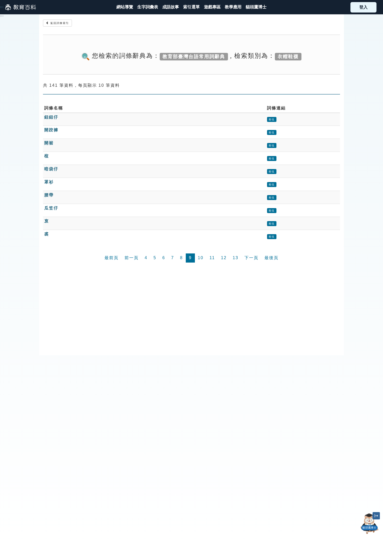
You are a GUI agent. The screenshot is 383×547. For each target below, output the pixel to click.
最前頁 (111, 258)
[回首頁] (20, 7)
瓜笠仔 (51, 208)
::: (2, 7)
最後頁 (271, 258)
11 (212, 258)
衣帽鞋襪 (288, 56)
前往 (272, 119)
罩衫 (49, 182)
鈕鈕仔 (51, 117)
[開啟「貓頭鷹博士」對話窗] (369, 523)
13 (235, 258)
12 (224, 258)
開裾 (49, 143)
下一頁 (251, 258)
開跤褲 (51, 130)
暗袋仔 (51, 169)
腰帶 (49, 195)
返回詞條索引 (59, 23)
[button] (191, 7)
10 (200, 258)
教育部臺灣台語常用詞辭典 (194, 56)
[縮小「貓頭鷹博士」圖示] (376, 515)
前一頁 (132, 258)
